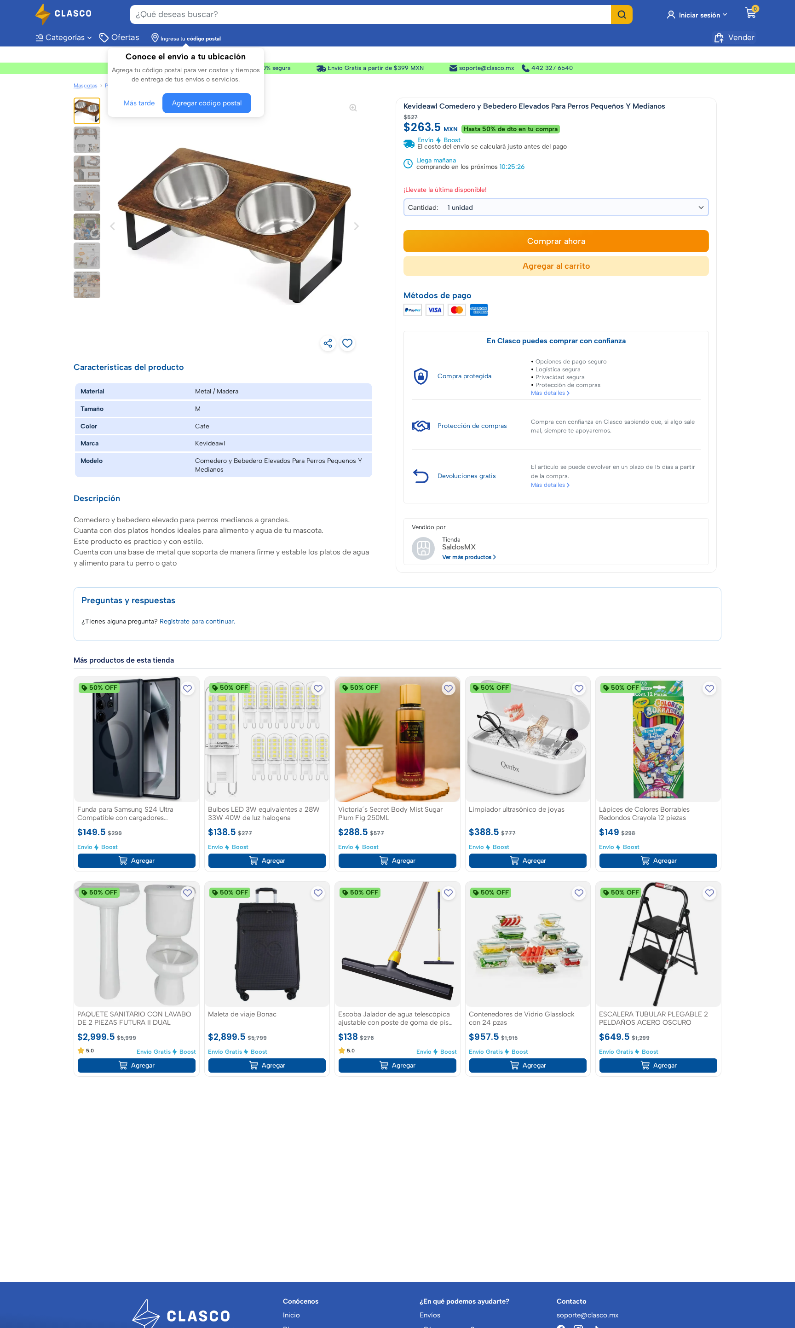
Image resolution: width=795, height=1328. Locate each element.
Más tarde (141, 102)
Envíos (430, 1315)
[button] (87, 110)
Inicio (291, 1315)
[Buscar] (622, 14)
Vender (741, 37)
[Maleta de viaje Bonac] (267, 943)
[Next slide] (355, 226)
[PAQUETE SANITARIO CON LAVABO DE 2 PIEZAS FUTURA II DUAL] (136, 943)
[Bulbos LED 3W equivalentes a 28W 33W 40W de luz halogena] (267, 739)
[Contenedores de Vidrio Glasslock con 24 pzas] (528, 943)
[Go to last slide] (113, 226)
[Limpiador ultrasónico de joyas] (528, 739)
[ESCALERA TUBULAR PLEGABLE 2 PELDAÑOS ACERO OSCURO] (658, 943)
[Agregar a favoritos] (188, 688)
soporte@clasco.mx (480, 67)
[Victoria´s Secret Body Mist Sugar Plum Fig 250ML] (397, 739)
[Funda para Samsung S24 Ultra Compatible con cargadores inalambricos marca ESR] (136, 739)
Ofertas (124, 37)
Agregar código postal (204, 102)
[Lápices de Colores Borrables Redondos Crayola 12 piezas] (658, 739)
